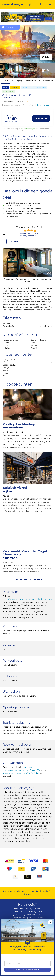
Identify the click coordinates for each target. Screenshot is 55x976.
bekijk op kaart (43, 105)
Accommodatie (33, 80)
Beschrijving (17, 80)
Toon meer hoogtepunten (27, 579)
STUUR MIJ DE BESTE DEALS (27, 970)
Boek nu (40, 118)
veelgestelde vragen (33, 917)
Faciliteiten (48, 80)
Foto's (5, 80)
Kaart (15, 241)
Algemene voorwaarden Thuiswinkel (21, 773)
